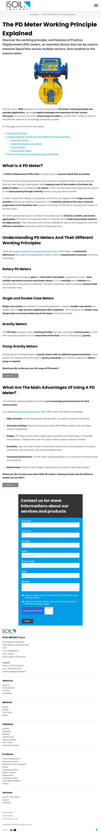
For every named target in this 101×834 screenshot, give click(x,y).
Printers (5, 783)
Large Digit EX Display (11, 781)
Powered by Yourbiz (10, 819)
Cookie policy (7, 816)
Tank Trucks (7, 712)
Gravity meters (18, 147)
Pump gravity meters (21, 151)
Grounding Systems (10, 770)
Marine (5, 715)
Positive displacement (11, 759)
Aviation (5, 710)
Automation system (10, 778)
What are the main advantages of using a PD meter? (33, 154)
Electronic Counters (10, 761)
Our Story (6, 691)
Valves (5, 767)
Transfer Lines (8, 737)
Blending (5, 734)
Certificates (7, 693)
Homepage (33, 14)
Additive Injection (9, 740)
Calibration (6, 802)
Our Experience (8, 688)
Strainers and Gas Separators (14, 764)
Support (5, 800)
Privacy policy (7, 812)
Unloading (6, 731)
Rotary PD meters (19, 140)
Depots (5, 707)
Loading (5, 729)
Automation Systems (10, 745)
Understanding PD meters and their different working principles (38, 137)
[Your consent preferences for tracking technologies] (96, 829)
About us (6, 685)
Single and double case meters (26, 144)
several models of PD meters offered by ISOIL (35, 251)
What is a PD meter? (17, 133)
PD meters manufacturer (27, 411)
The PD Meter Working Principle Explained (58, 14)
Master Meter (7, 775)
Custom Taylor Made (10, 797)
